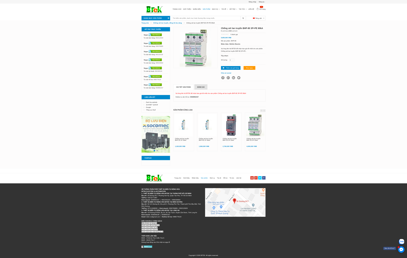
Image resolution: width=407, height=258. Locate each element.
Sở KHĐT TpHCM (152, 105)
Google (148, 107)
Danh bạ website (151, 102)
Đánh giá (201, 87)
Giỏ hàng (262, 9)
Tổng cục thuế (151, 110)
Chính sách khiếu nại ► (149, 227)
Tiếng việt (258, 18)
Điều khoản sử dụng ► (149, 223)
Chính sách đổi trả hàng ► (150, 225)
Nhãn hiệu (197, 9)
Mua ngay (249, 68)
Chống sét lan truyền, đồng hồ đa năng (167, 23)
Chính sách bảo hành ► (149, 229)
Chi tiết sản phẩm (183, 87)
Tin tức (242, 9)
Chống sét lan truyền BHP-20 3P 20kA (254, 139)
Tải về (223, 9)
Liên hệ (251, 9)
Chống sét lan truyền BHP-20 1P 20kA (182, 139)
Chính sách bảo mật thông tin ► (152, 231)
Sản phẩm (206, 9)
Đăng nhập (252, 2)
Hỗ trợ (232, 9)
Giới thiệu (187, 9)
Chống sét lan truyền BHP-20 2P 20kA (230, 139)
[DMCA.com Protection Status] (146, 246)
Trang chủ (177, 9)
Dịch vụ (215, 9)
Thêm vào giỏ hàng (232, 68)
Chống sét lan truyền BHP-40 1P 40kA (206, 139)
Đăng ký (261, 2)
